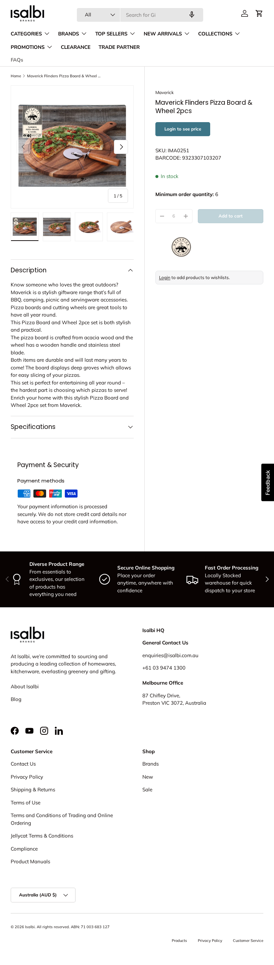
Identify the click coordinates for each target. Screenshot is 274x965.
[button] (259, 13)
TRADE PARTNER (119, 47)
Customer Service (248, 940)
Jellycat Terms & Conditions (42, 835)
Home (16, 76)
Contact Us (23, 764)
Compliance (24, 849)
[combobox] (140, 15)
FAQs (17, 60)
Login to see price (182, 128)
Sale (147, 789)
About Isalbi (25, 686)
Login (164, 277)
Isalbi (30, 927)
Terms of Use (25, 802)
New (147, 777)
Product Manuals (30, 861)
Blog (16, 699)
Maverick (164, 92)
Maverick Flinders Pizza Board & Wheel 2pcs (64, 76)
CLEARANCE (76, 47)
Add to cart (231, 215)
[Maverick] (209, 247)
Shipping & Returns (33, 789)
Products (179, 940)
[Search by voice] (191, 14)
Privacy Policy (27, 777)
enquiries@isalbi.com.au (170, 655)
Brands (150, 764)
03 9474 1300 (169, 668)
